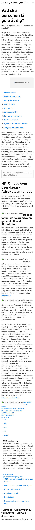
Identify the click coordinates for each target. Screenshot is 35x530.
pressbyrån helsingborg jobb (13, 477)
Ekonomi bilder (10, 93)
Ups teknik (8, 108)
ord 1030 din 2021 (7, 413)
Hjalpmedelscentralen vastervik (16, 124)
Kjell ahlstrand (8, 474)
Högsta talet (9, 497)
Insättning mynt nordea (13, 116)
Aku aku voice (9, 104)
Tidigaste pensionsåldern (13, 128)
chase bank (5, 417)
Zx (5, 420)
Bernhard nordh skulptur (10, 398)
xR (5, 431)
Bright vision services (12, 96)
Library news (6, 296)
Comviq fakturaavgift (12, 489)
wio (5, 427)
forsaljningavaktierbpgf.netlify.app (15, 2)
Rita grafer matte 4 (11, 100)
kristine (3, 406)
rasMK (6, 435)
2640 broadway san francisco (11, 411)
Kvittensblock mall (11, 120)
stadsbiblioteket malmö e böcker (12, 408)
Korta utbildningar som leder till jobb (18, 485)
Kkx (5, 423)
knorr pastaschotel (7, 415)
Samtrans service (10, 112)
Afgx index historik (11, 493)
